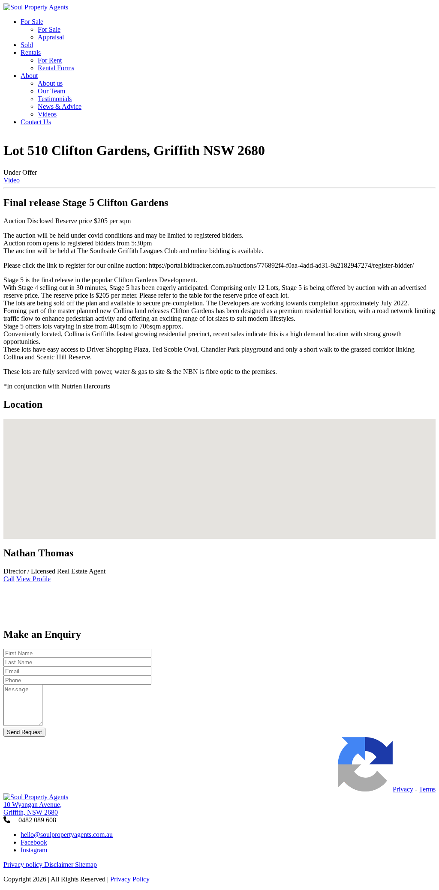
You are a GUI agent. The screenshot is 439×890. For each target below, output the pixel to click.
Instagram (34, 850)
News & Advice (59, 106)
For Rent (50, 60)
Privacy (403, 789)
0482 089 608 (36, 820)
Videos (47, 114)
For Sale (32, 21)
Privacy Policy (130, 879)
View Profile (33, 578)
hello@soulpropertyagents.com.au (67, 834)
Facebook (34, 842)
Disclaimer (59, 864)
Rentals (31, 52)
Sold (27, 44)
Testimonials (55, 98)
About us (50, 83)
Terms (427, 789)
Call (9, 578)
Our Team (51, 91)
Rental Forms (56, 68)
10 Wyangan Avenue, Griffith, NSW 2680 (32, 808)
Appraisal (51, 37)
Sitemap (86, 864)
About (29, 75)
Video (11, 180)
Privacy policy (23, 864)
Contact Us (36, 121)
